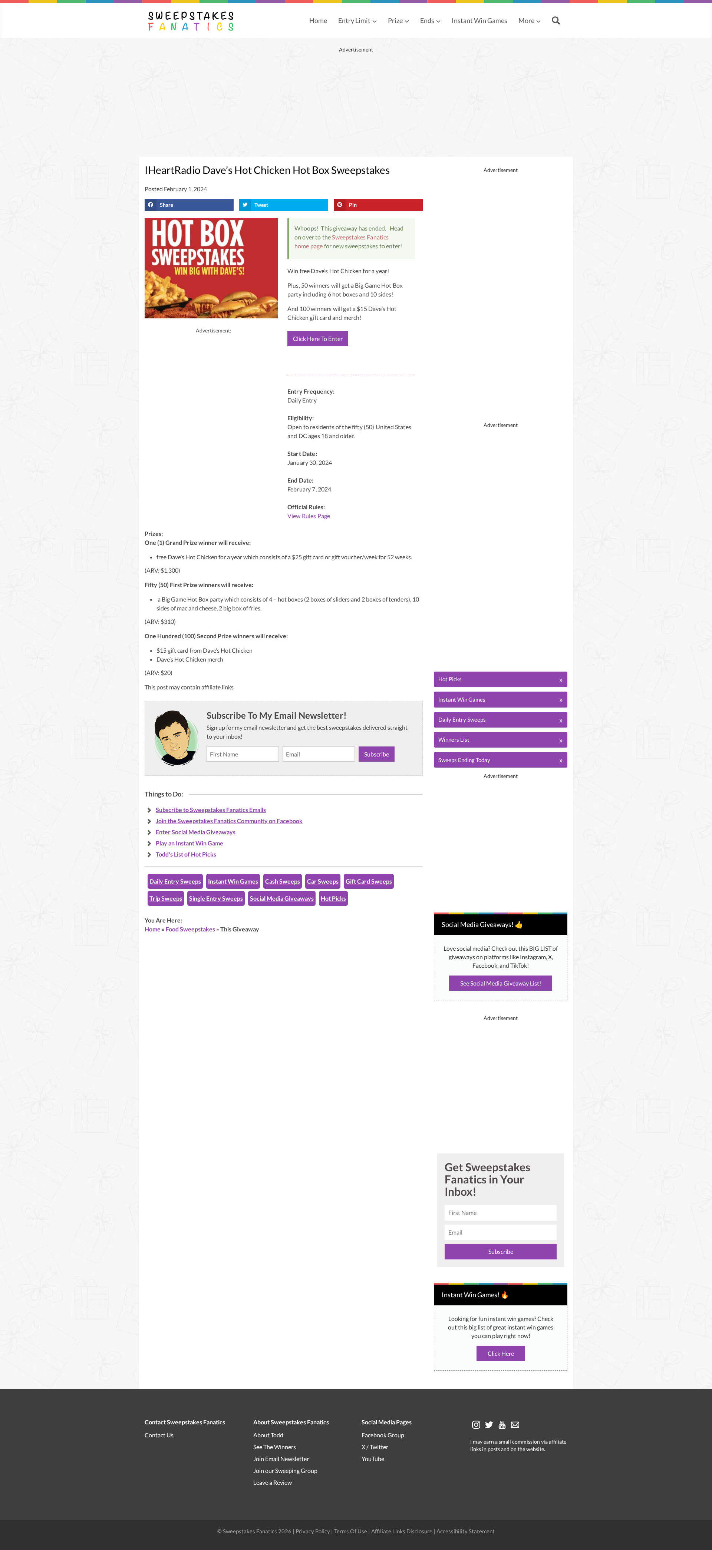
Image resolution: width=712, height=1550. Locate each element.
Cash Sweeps (282, 881)
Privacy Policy (313, 1530)
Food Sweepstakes (190, 929)
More (526, 20)
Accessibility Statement (465, 1530)
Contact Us (159, 1434)
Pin (353, 205)
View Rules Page (308, 515)
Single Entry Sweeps (216, 898)
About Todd (268, 1434)
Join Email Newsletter (281, 1458)
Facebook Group (383, 1434)
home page (308, 245)
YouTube (373, 1458)
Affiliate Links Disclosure (402, 1530)
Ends (427, 20)
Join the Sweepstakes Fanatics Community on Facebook (229, 820)
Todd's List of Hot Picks (186, 854)
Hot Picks (333, 898)
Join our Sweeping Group (285, 1470)
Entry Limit (354, 20)
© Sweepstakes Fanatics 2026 (255, 1530)
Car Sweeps (323, 881)
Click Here (501, 1353)
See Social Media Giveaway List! (500, 983)
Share (166, 205)
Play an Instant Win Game (189, 843)
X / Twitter (375, 1446)
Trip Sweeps (165, 898)
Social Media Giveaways (282, 898)
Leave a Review (272, 1482)
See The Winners (274, 1446)
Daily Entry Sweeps (175, 881)
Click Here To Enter (318, 338)
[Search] (556, 21)
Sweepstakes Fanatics (360, 237)
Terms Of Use (350, 1530)
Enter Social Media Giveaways (195, 831)
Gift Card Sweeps (369, 881)
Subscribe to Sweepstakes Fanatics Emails (211, 809)
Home (318, 20)
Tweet (261, 205)
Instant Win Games (479, 20)
